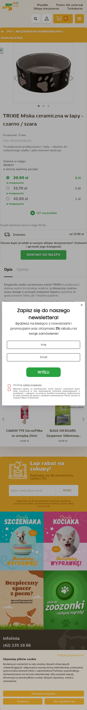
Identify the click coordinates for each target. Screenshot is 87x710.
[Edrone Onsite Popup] (43, 355)
